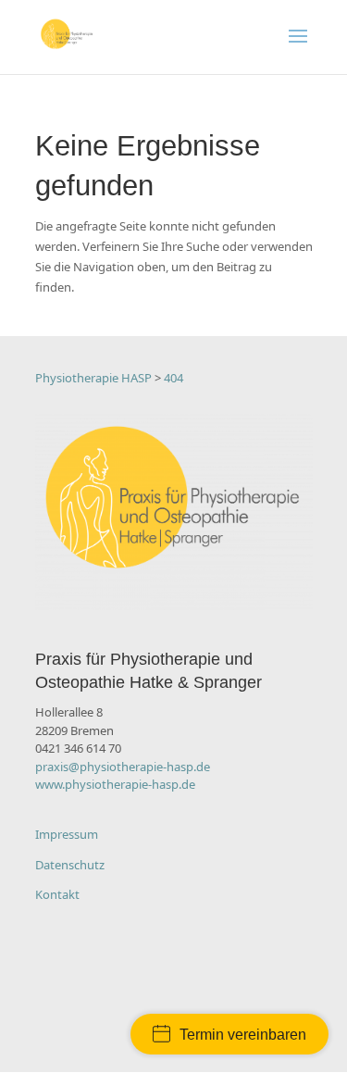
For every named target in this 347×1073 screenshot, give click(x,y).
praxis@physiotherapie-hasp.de (122, 766)
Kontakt (57, 894)
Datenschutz (70, 864)
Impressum (66, 834)
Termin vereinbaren (243, 1034)
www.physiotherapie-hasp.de (115, 784)
